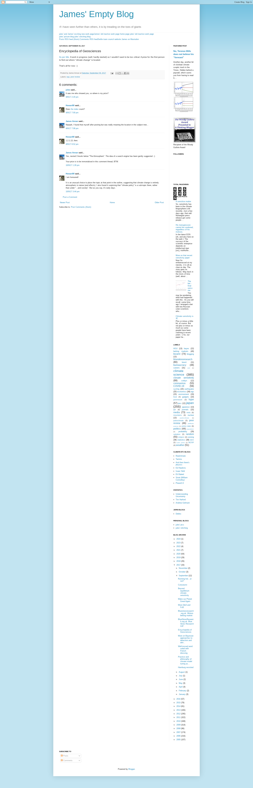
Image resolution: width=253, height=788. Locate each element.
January (182, 694)
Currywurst (182, 585)
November (183, 568)
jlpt (174, 410)
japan (190, 403)
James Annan (72, 121)
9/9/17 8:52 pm (72, 144)
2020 (178, 554)
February (183, 691)
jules (68, 90)
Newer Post (65, 202)
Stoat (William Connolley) (182, 478)
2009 (178, 725)
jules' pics (180, 525)
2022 (178, 546)
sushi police (180, 442)
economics (181, 391)
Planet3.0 (180, 483)
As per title (64, 57)
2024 (178, 539)
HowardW (70, 105)
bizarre (177, 354)
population (190, 429)
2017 (178, 565)
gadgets (185, 397)
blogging (190, 354)
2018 (178, 561)
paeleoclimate (184, 418)
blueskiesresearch (182, 359)
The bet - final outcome (190, 285)
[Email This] (116, 73)
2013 (178, 710)
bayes (186, 348)
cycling (176, 389)
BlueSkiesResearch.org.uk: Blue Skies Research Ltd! (186, 622)
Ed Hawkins (181, 468)
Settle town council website (109, 39)
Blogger (131, 769)
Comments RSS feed (89, 39)
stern (192, 440)
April (181, 687)
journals (185, 409)
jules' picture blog (66, 37)
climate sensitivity (183, 377)
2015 (178, 702)
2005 (178, 739)
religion (181, 437)
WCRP (191, 442)
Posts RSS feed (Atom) (69, 39)
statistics (181, 440)
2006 (178, 736)
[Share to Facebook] (125, 73)
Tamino (179, 459)
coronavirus (179, 383)
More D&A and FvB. (184, 606)
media (176, 412)
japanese (186, 407)
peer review (75, 77)
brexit (184, 362)
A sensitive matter (183, 201)
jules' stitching (182, 528)
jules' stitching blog (82, 37)
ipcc (180, 403)
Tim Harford (181, 499)
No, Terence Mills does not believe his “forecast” (183, 54)
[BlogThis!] (119, 73)
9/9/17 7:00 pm (72, 113)
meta (188, 412)
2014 (178, 706)
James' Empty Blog (96, 14)
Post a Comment (70, 197)
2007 (178, 732)
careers (176, 368)
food (175, 397)
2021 (178, 550)
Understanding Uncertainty (182, 495)
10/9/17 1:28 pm (73, 165)
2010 (178, 721)
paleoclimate (178, 420)
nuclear (191, 415)
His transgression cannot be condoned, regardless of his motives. (184, 228)
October (182, 572)
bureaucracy (179, 365)
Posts (65, 756)
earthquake (189, 389)
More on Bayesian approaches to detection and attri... (185, 639)
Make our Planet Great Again (185, 600)
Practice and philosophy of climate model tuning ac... (185, 660)
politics (177, 428)
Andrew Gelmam (183, 503)
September (184, 575)
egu (68, 77)
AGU (175, 348)
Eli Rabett (180, 474)
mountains (177, 415)
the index (74, 109)
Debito (178, 514)
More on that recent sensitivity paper (184, 256)
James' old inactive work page (106, 34)
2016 (178, 699)
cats (188, 368)
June (181, 679)
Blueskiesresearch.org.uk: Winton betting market (186, 613)
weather (180, 445)
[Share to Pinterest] (127, 73)
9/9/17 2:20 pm (72, 97)
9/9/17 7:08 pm (72, 128)
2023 (178, 543)
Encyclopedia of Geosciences (185, 631)
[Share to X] (122, 73)
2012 (178, 714)
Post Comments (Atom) (81, 207)
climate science (178, 372)
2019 (178, 557)
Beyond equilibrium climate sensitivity (183, 591)
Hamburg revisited (185, 667)
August (182, 672)
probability (182, 431)
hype (191, 399)
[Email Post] (112, 73)
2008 (178, 728)
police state (186, 426)
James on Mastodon (130, 39)
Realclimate (181, 456)
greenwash (177, 400)
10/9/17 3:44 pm (73, 191)
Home (112, 202)
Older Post (159, 202)
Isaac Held (180, 471)
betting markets (180, 351)
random (190, 434)
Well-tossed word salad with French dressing (185, 649)
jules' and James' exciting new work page (76, 34)
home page (124, 34)
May (181, 683)
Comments (67, 760)
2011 (178, 717)
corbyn (184, 381)
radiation (176, 434)
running (191, 437)
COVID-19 (178, 386)
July (181, 676)
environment (183, 394)
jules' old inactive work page (142, 34)
